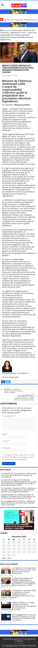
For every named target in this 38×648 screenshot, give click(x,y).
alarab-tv (18, 639)
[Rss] (15, 643)
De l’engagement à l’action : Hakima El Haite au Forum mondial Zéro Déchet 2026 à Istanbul (18, 503)
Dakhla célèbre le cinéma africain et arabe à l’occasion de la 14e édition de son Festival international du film (18, 496)
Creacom (19, 641)
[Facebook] (17, 643)
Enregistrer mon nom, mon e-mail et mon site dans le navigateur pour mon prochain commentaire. (18, 457)
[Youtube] (21, 643)
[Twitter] (19, 643)
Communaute (16, 30)
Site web (6, 448)
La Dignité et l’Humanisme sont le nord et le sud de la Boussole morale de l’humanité (18, 475)
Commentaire (9, 416)
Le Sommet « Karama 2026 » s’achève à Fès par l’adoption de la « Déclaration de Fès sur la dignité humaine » (18, 490)
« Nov (3, 558)
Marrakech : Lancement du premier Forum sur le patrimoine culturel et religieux (13, 390)
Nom (5, 434)
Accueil (5, 30)
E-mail (5, 441)
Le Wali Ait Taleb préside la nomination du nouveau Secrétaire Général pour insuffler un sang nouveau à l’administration (18, 527)
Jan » (10, 558)
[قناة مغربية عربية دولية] (19, 5)
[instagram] (22, 643)
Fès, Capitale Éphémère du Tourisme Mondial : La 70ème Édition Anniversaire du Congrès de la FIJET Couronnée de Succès (24, 397)
